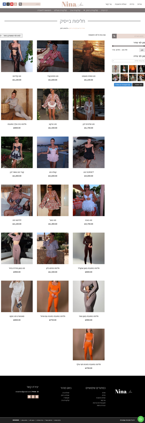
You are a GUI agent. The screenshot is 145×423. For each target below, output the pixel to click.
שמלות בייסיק (65, 395)
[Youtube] (11, 4)
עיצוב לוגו (31, 420)
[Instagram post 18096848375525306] (115, 69)
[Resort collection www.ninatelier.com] (141, 69)
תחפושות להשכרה (44, 10)
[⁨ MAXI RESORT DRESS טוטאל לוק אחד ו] (141, 77)
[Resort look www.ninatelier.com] (124, 69)
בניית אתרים (40, 420)
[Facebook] (4, 4)
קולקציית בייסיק (92, 10)
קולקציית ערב (75, 10)
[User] (15, 4)
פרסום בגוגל (48, 420)
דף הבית (104, 10)
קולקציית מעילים (60, 10)
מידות (132, 4)
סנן (142, 50)
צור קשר (108, 4)
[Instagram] (8, 4)
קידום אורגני (57, 420)
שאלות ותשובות (120, 4)
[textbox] (128, 60)
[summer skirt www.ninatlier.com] (115, 77)
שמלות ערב (65, 393)
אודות (139, 4)
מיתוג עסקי (24, 420)
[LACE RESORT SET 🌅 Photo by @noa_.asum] (124, 77)
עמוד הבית (82, 28)
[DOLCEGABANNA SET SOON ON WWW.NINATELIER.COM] (132, 77)
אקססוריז (66, 398)
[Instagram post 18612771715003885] (132, 69)
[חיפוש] (20, 4)
